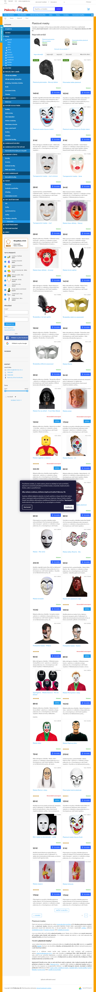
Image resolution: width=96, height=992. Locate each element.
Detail (57, 421)
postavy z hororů (49, 930)
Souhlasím (68, 507)
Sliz (6, 203)
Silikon (9, 42)
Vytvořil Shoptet (87, 988)
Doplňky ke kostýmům (12, 106)
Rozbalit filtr (15, 400)
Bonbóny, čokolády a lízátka (14, 83)
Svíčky (7, 215)
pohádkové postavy (63, 930)
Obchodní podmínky (41, 2)
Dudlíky (7, 109)
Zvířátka (9, 62)
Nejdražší (59, 54)
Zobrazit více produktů (61, 49)
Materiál (9, 40)
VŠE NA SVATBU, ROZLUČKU (13, 79)
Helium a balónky (10, 121)
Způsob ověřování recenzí (48, 980)
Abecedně (69, 54)
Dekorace (8, 102)
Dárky (7, 232)
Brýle (6, 87)
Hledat (58, 9)
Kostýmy (8, 68)
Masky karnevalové (11, 173)
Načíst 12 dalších (62, 910)
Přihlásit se (10, 324)
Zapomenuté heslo (9, 330)
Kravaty (7, 162)
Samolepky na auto (11, 196)
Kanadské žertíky (10, 139)
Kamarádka (10, 222)
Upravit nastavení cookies (44, 988)
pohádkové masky (63, 968)
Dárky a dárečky (10, 98)
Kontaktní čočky (10, 91)
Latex (9, 47)
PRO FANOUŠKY (10, 117)
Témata (9, 65)
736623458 (10, 375)
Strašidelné (10, 57)
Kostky (7, 158)
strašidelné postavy (37, 930)
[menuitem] (9, 14)
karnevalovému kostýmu (64, 924)
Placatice (8, 185)
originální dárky (73, 968)
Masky (7, 37)
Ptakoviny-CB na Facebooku (15, 378)
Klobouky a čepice (11, 155)
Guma (9, 50)
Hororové (9, 55)
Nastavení (27, 507)
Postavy (9, 52)
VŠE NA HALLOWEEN (10, 76)
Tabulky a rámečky (11, 218)
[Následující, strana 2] (86, 915)
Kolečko (35, 717)
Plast (9, 45)
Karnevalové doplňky (12, 143)
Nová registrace (8, 328)
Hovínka (7, 136)
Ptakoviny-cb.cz (54, 964)
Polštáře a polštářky (11, 188)
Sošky (7, 207)
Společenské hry (10, 211)
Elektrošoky (9, 113)
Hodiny (7, 132)
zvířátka (83, 928)
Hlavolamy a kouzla (11, 124)
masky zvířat (53, 968)
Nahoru (37, 915)
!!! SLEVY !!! (8, 29)
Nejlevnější (50, 54)
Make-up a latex (10, 170)
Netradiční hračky (10, 177)
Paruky (7, 181)
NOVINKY (8, 33)
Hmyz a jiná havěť (10, 128)
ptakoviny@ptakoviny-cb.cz (15, 370)
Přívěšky (7, 192)
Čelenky (7, 94)
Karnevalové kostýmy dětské (15, 147)
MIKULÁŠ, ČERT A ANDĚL (12, 72)
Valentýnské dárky (11, 225)
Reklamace (54, 2)
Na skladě (12, 397)
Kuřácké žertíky (10, 166)
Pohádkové (10, 60)
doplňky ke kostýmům (54, 970)
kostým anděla (82, 968)
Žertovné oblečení (11, 228)
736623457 (10, 372)
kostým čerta (41, 970)
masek (39, 946)
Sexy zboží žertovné (12, 200)
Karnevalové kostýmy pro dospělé (15, 151)
